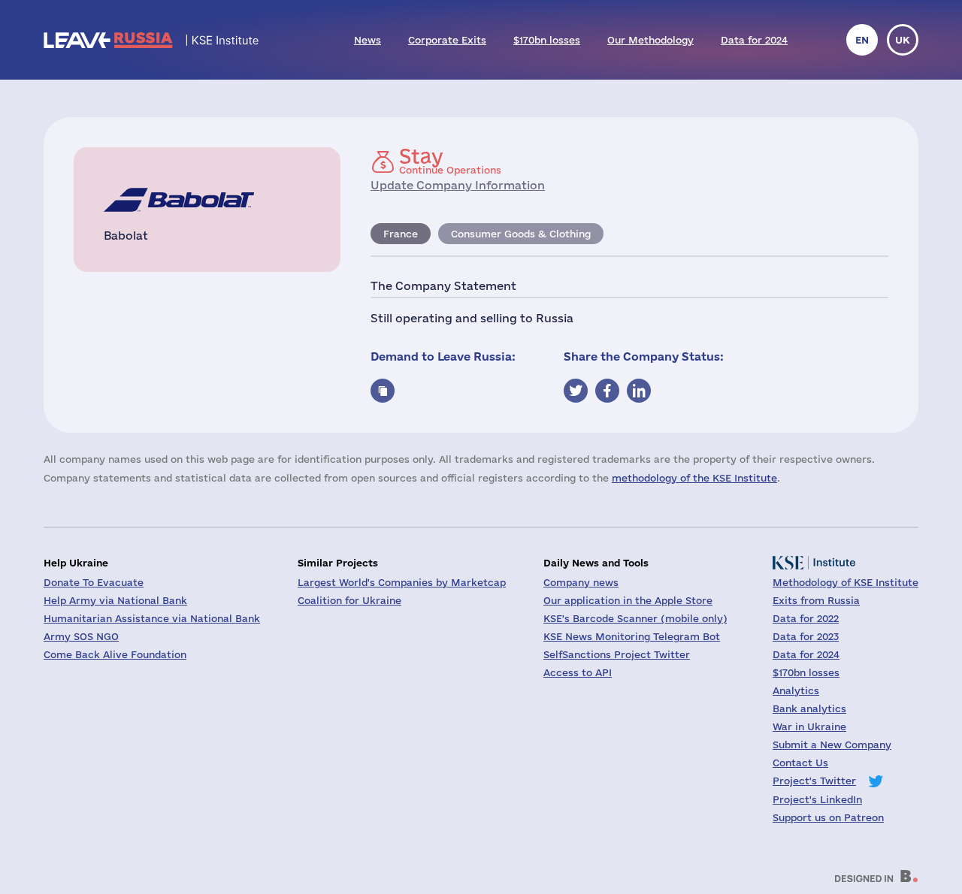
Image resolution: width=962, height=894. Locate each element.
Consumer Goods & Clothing (521, 233)
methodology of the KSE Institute (694, 478)
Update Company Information (458, 185)
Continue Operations (450, 160)
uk (902, 40)
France (400, 233)
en (862, 40)
